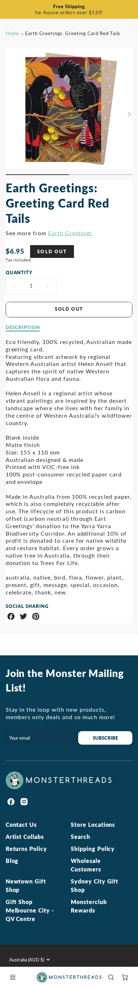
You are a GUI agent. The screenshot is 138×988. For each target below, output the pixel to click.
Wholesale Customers (86, 865)
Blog (12, 860)
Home (12, 33)
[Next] (128, 114)
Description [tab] (23, 327)
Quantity (19, 272)
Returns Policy (26, 848)
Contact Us (21, 824)
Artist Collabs (25, 836)
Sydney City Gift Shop (94, 885)
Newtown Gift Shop (26, 885)
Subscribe (105, 738)
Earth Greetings (70, 233)
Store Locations (93, 824)
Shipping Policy (93, 848)
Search (80, 836)
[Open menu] (13, 977)
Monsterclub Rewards (89, 906)
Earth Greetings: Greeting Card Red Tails (72, 33)
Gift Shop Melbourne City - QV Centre (30, 910)
